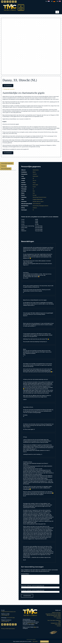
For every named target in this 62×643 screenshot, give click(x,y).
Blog (60, 621)
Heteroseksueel (37, 203)
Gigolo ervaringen (56, 612)
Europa (34, 195)
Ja (33, 188)
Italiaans (35, 207)
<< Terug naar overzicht (8, 89)
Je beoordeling (25, 573)
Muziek (34, 201)
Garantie (59, 618)
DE (52, 1)
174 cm (34, 180)
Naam (22, 585)
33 (33, 178)
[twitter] (5, 2)
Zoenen (46, 205)
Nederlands (36, 170)
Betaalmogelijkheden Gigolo (54, 615)
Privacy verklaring (5, 628)
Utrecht (35, 174)
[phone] (16, 2)
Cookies (13, 628)
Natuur (38, 201)
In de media (58, 624)
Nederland (35, 176)
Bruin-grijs (35, 184)
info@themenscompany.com (8, 611)
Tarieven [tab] (3, 166)
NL (47, 1)
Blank (34, 172)
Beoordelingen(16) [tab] (5, 168)
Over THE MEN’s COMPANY (54, 620)
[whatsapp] (8, 2)
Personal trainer (42, 197)
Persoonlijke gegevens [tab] (6, 163)
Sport (42, 201)
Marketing (35, 197)
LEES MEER (35, 641)
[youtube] (2, 2)
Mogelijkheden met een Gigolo (53, 614)
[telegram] (10, 2)
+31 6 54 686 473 (5, 615)
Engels (34, 199)
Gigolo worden (57, 616)
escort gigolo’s (31, 623)
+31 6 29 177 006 (11, 617)
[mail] (13, 2)
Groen (34, 186)
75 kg (34, 182)
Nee (34, 191)
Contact (59, 625)
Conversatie (36, 205)
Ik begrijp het (44, 641)
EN (58, 1)
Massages (41, 205)
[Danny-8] (23, 46)
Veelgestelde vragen (56, 623)
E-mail (22, 590)
